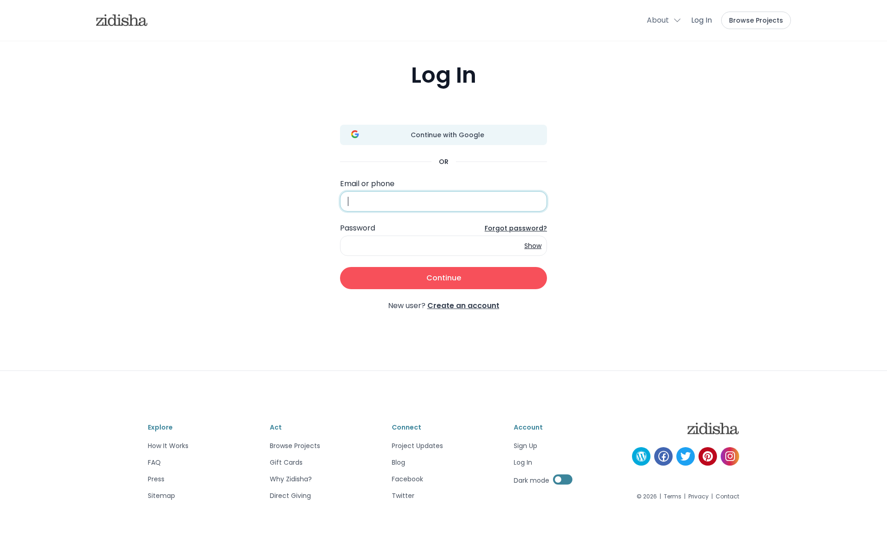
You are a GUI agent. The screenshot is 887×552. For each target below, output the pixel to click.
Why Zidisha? (291, 479)
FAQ (154, 462)
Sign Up (525, 445)
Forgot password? (516, 228)
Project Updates (417, 445)
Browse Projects (756, 20)
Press (156, 479)
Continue (443, 278)
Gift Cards (286, 462)
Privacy (698, 496)
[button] (664, 20)
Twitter (403, 495)
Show (532, 245)
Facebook (407, 479)
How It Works (168, 445)
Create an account (463, 305)
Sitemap (161, 495)
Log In (701, 20)
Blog (398, 462)
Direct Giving (290, 495)
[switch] (562, 479)
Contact (727, 496)
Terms (672, 496)
